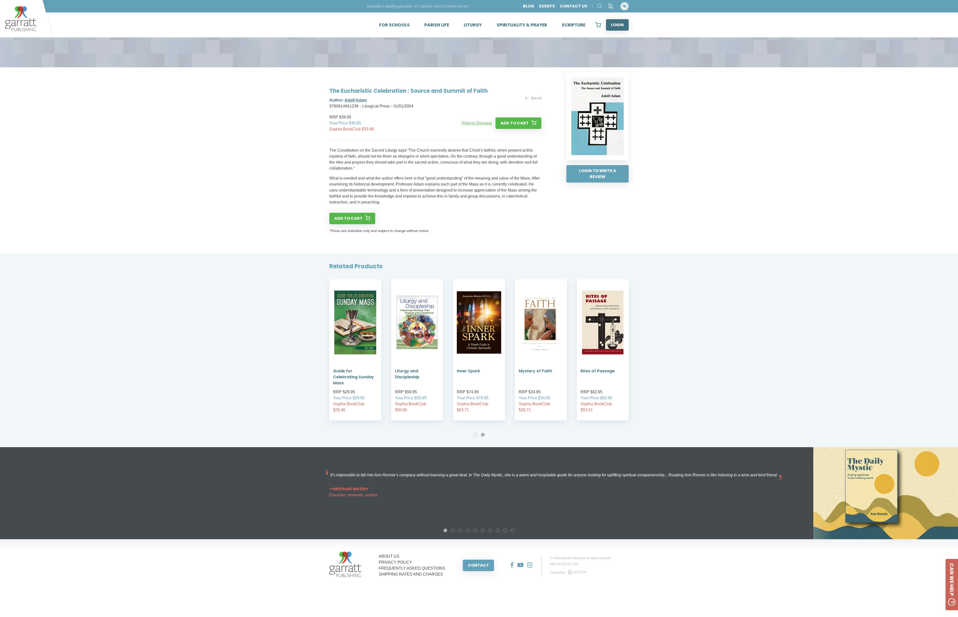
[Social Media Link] (510, 565)
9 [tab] (505, 530)
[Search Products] (599, 6)
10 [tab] (512, 530)
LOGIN (617, 25)
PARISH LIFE (436, 25)
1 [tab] (475, 434)
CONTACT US (573, 6)
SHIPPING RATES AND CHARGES (411, 574)
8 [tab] (497, 530)
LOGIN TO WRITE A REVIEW (597, 174)
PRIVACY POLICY (395, 562)
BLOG (528, 6)
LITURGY (473, 25)
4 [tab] (467, 530)
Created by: (558, 572)
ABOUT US (389, 556)
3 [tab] (460, 530)
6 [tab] (482, 530)
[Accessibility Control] (624, 6)
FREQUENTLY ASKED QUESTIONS (412, 568)
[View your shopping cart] (598, 25)
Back (536, 98)
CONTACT (478, 565)
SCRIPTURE (573, 25)
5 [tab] (475, 530)
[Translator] (611, 6)
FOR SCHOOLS (394, 25)
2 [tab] (482, 434)
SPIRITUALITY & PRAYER (522, 25)
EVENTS (547, 6)
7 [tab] (490, 530)
